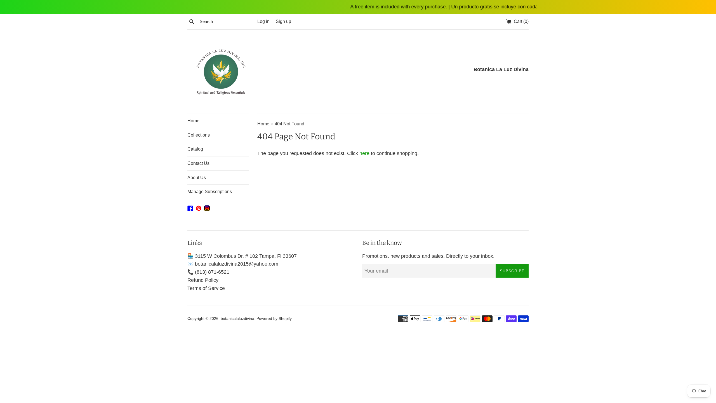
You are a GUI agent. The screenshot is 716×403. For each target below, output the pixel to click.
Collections (198, 135)
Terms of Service (206, 288)
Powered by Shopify (274, 318)
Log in (263, 21)
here (364, 153)
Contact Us (198, 163)
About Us (196, 177)
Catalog (195, 149)
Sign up (283, 21)
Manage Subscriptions (209, 191)
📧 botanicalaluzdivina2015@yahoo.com (232, 264)
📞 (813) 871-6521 (208, 272)
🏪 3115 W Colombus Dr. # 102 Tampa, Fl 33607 (242, 256)
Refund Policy (202, 280)
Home (193, 120)
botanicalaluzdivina (237, 318)
